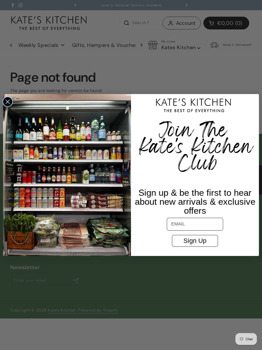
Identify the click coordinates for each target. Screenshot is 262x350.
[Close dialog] (7, 101)
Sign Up (194, 240)
